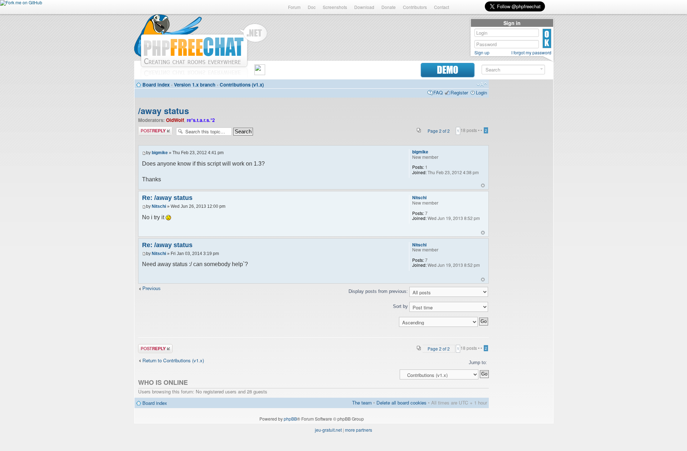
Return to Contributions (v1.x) (173, 360)
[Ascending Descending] (313, 321)
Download (364, 7)
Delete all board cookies (401, 402)
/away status (163, 110)
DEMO (447, 70)
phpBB (290, 419)
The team (362, 402)
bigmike (160, 152)
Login (481, 92)
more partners (358, 430)
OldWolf (175, 120)
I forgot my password (531, 52)
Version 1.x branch (194, 84)
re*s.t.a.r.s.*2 (201, 120)
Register (459, 92)
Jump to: (478, 362)
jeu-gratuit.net (328, 430)
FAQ (438, 92)
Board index (156, 84)
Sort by (401, 306)
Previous (151, 288)
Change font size (482, 84)
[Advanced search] (541, 69)
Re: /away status (167, 197)
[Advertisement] (521, 190)
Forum (294, 7)
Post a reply (150, 129)
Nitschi (159, 206)
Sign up (481, 52)
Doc (312, 7)
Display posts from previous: (379, 291)
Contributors (415, 7)
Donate (388, 7)
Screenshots (335, 7)
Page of (439, 131)
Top (483, 185)
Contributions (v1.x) (242, 84)
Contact (441, 7)
